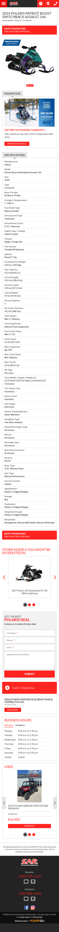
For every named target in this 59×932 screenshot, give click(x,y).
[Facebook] (26, 907)
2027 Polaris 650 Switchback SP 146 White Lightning (29, 592)
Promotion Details (16, 144)
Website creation (21, 921)
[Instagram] (33, 907)
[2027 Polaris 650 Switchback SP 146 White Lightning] (29, 572)
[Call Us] (55, 3)
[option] (29, 577)
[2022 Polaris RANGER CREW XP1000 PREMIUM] (29, 786)
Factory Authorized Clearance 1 (24, 130)
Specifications (14, 155)
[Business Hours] (40, 3)
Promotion (12, 93)
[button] (4, 577)
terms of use (37, 917)
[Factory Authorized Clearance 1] (29, 113)
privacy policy (24, 917)
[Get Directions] (48, 3)
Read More (12, 710)
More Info (29, 826)
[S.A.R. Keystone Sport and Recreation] (22, 3)
